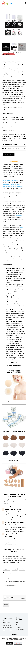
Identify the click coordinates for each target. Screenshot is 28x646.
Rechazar (18, 643)
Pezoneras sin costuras (14, 401)
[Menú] (25, 3)
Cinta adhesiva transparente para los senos (14, 431)
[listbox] (14, 575)
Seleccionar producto (9, 573)
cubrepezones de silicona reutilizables (13, 186)
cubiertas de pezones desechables (12, 184)
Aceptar (9, 643)
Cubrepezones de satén (14, 460)
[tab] (14, 162)
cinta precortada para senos (14, 490)
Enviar (6, 605)
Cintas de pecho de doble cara (11, 180)
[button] (4, 26)
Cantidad (6, 579)
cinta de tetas (19, 215)
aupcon (21, 227)
